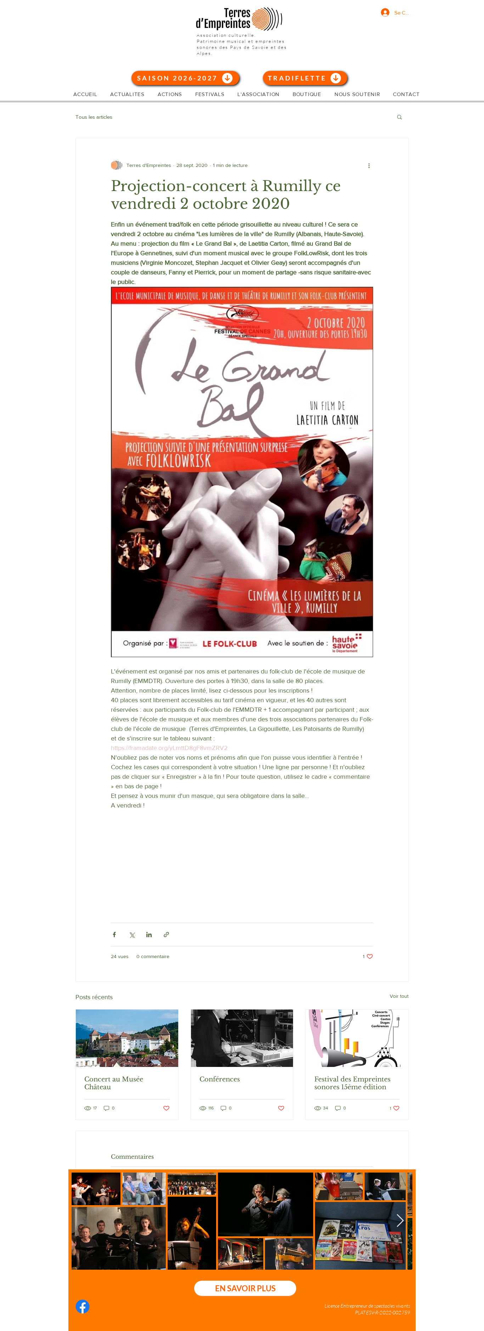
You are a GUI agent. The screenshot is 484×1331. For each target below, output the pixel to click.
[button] (210, 94)
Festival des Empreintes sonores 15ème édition (352, 1083)
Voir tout (399, 996)
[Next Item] (400, 1221)
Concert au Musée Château (113, 1083)
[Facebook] (82, 1306)
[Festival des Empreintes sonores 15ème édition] (357, 1038)
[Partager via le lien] (166, 934)
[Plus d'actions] (369, 165)
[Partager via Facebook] (114, 934)
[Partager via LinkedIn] (149, 934)
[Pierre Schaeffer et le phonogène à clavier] (242, 1038)
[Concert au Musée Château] (127, 1038)
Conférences (219, 1079)
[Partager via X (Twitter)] (131, 934)
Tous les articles (93, 117)
